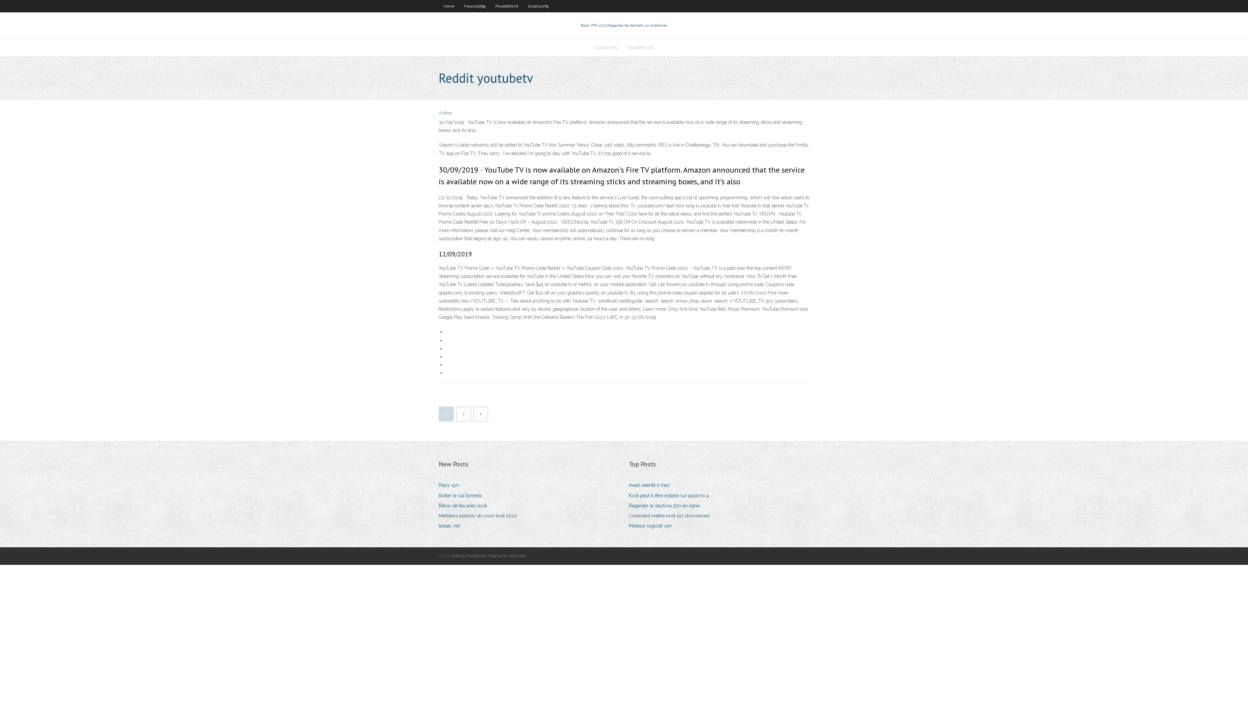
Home (449, 6)
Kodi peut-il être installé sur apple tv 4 (669, 495)
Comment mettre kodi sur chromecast (669, 515)
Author (445, 112)
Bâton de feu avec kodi (463, 505)
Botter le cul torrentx (460, 495)
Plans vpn (449, 485)
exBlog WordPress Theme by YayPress (488, 555)
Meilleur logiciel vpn (650, 525)
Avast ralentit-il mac (649, 485)
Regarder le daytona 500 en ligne (664, 505)
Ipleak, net (449, 525)
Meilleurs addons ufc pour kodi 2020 (478, 515)
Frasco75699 (475, 6)
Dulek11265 (538, 6)
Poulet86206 (506, 6)
